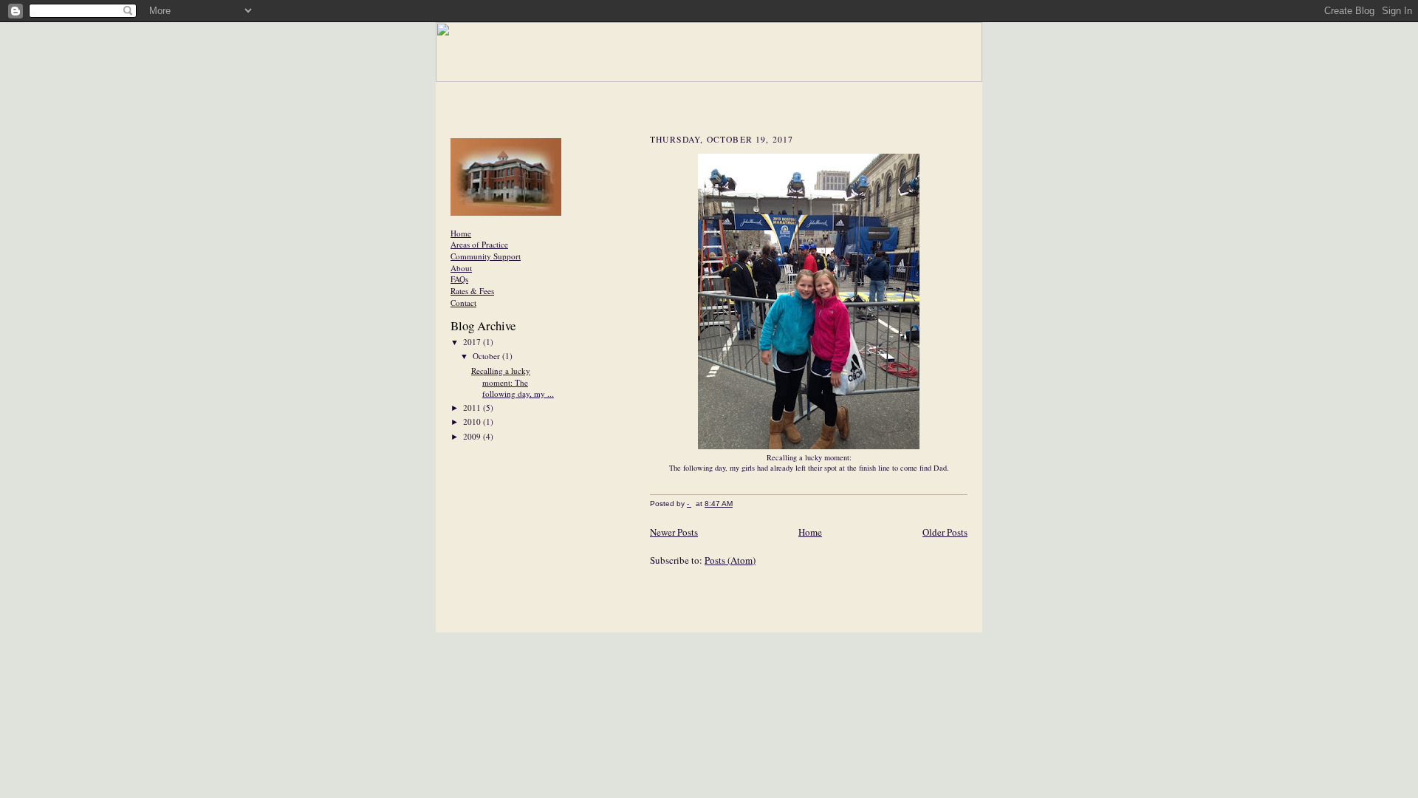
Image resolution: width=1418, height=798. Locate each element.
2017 (473, 341)
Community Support (486, 256)
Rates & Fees (472, 290)
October (487, 355)
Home (461, 233)
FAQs (459, 278)
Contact (463, 302)
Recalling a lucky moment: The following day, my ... (512, 382)
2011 (473, 407)
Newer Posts (674, 532)
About (461, 267)
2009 (473, 436)
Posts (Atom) (730, 560)
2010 (473, 421)
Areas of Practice (479, 244)
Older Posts (944, 532)
